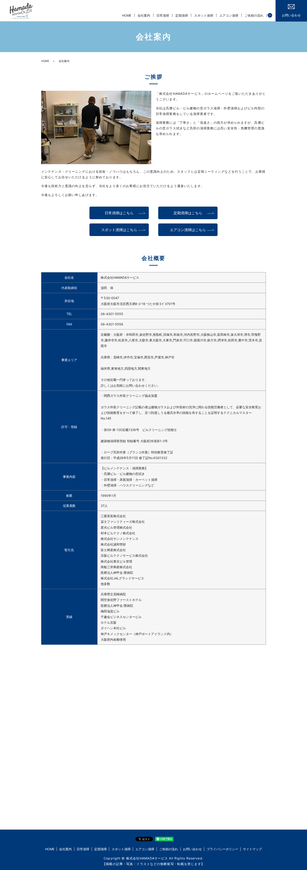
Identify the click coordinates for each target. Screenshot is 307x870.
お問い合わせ (192, 849)
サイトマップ (252, 849)
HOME (126, 15)
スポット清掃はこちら (119, 229)
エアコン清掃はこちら (188, 229)
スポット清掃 (203, 15)
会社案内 (144, 15)
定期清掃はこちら (188, 213)
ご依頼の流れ (254, 15)
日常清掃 (162, 15)
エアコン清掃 (228, 15)
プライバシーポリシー (222, 849)
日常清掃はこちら (119, 213)
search (270, 15)
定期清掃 (181, 15)
